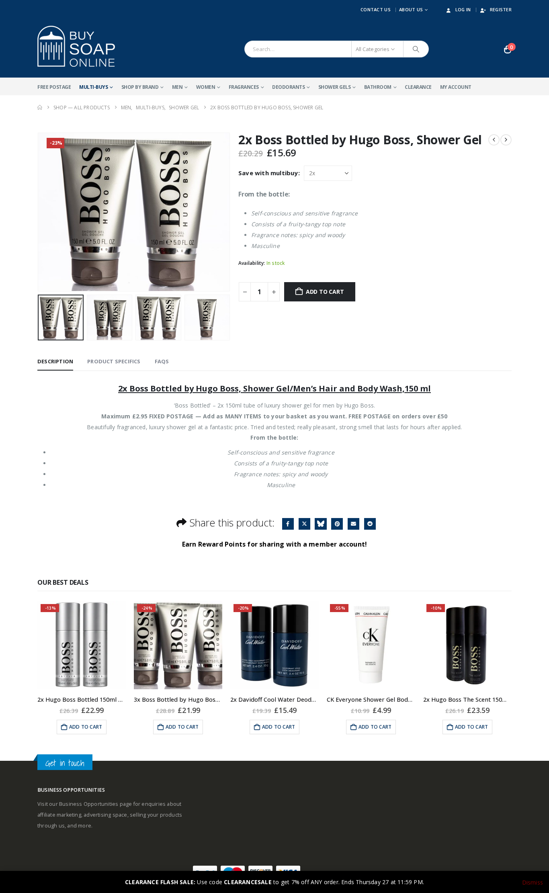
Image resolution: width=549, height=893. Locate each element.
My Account (455, 87)
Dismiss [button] (532, 882)
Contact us (376, 9)
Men (177, 87)
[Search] (416, 49)
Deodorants (288, 87)
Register (501, 9)
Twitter (304, 524)
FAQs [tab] (162, 361)
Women (205, 87)
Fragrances (244, 87)
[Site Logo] (76, 46)
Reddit (370, 524)
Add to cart (325, 291)
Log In (463, 9)
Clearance (418, 87)
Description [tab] (55, 361)
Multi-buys (93, 87)
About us (411, 9)
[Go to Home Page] (39, 107)
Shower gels (334, 87)
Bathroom (377, 87)
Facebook (288, 524)
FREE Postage (54, 87)
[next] (506, 139)
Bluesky (320, 524)
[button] (39, 212)
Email (353, 524)
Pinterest (337, 524)
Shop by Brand (140, 87)
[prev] (494, 139)
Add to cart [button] (85, 726)
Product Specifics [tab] (113, 361)
